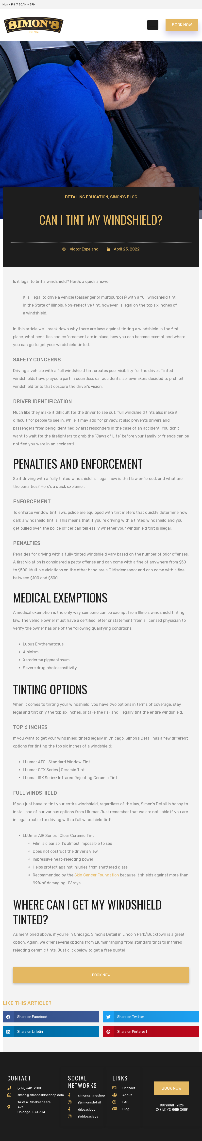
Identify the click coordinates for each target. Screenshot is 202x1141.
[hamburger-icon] (152, 25)
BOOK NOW (182, 24)
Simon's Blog (123, 197)
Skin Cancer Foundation (96, 875)
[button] (51, 1016)
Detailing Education (86, 197)
